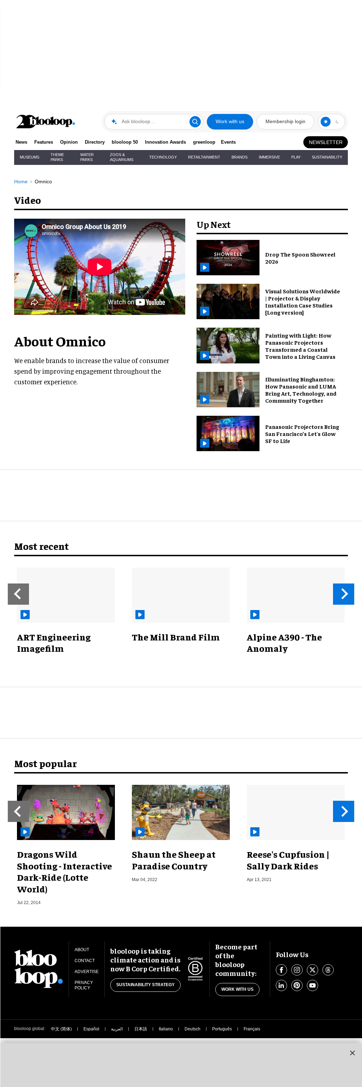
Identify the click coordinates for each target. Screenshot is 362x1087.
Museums (29, 157)
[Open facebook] (281, 970)
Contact (85, 960)
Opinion (69, 142)
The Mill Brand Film (176, 637)
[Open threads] (328, 970)
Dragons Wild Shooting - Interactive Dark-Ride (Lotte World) (64, 871)
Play (295, 157)
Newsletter (326, 142)
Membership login (285, 121)
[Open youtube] (312, 985)
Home (21, 181)
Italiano (166, 1028)
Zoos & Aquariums (121, 157)
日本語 (140, 1028)
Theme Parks (57, 157)
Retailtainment (204, 157)
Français (252, 1028)
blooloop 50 (125, 142)
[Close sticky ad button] (352, 1052)
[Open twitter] (312, 970)
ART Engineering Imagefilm (53, 642)
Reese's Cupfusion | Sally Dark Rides (288, 860)
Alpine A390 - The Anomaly (284, 642)
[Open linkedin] (281, 985)
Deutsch (192, 1028)
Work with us (230, 121)
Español (91, 1028)
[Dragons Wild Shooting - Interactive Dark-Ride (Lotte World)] (66, 812)
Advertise (87, 971)
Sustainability (327, 157)
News (21, 142)
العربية (117, 1028)
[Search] (195, 121)
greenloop (204, 142)
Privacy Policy (84, 985)
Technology (163, 157)
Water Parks (87, 157)
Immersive (269, 157)
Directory (95, 142)
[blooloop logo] (46, 121)
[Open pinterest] (297, 985)
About (82, 949)
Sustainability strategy (145, 984)
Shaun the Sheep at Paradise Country (174, 860)
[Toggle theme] (326, 122)
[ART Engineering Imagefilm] (66, 595)
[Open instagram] (297, 970)
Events (228, 142)
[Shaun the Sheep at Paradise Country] (181, 812)
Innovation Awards (165, 142)
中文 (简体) (61, 1028)
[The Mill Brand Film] (181, 595)
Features (43, 142)
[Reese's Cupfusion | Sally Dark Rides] (296, 812)
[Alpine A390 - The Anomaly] (296, 595)
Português (222, 1028)
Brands (239, 157)
